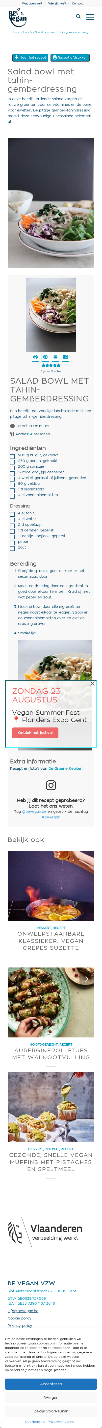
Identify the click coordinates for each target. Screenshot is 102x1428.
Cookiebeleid (35, 1421)
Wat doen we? (32, 3)
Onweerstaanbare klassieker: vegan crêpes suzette (51, 941)
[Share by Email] (55, 357)
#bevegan (51, 817)
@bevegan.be (34, 811)
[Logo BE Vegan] (42, 17)
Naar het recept (32, 57)
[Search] (76, 17)
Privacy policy (20, 1326)
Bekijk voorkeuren (51, 1411)
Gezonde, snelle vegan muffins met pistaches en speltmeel (51, 1162)
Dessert (43, 927)
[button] (45, 357)
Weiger (51, 1398)
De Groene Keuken (65, 768)
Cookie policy (19, 1318)
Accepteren (51, 1384)
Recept (59, 927)
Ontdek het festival (35, 733)
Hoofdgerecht (44, 1044)
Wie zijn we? (57, 3)
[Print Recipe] (35, 357)
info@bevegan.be (23, 1311)
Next (86, 979)
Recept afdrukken (72, 57)
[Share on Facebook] (65, 357)
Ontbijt (52, 1149)
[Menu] (87, 17)
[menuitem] (32, 3)
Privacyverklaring (61, 1421)
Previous (15, 979)
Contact (77, 3)
